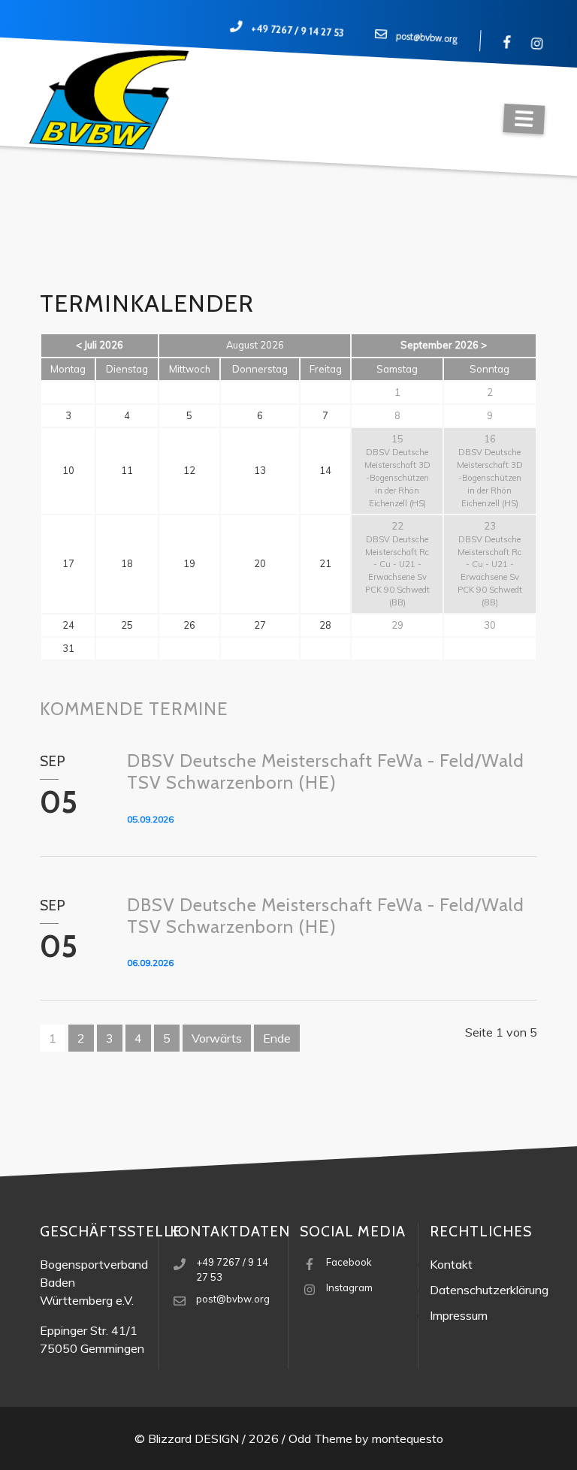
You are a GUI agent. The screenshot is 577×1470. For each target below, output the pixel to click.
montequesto (407, 1438)
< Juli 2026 (99, 345)
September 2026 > (443, 345)
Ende (277, 1038)
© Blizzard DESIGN (186, 1438)
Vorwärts (217, 1038)
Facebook (349, 1262)
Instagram (349, 1287)
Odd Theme (320, 1438)
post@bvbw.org (427, 38)
